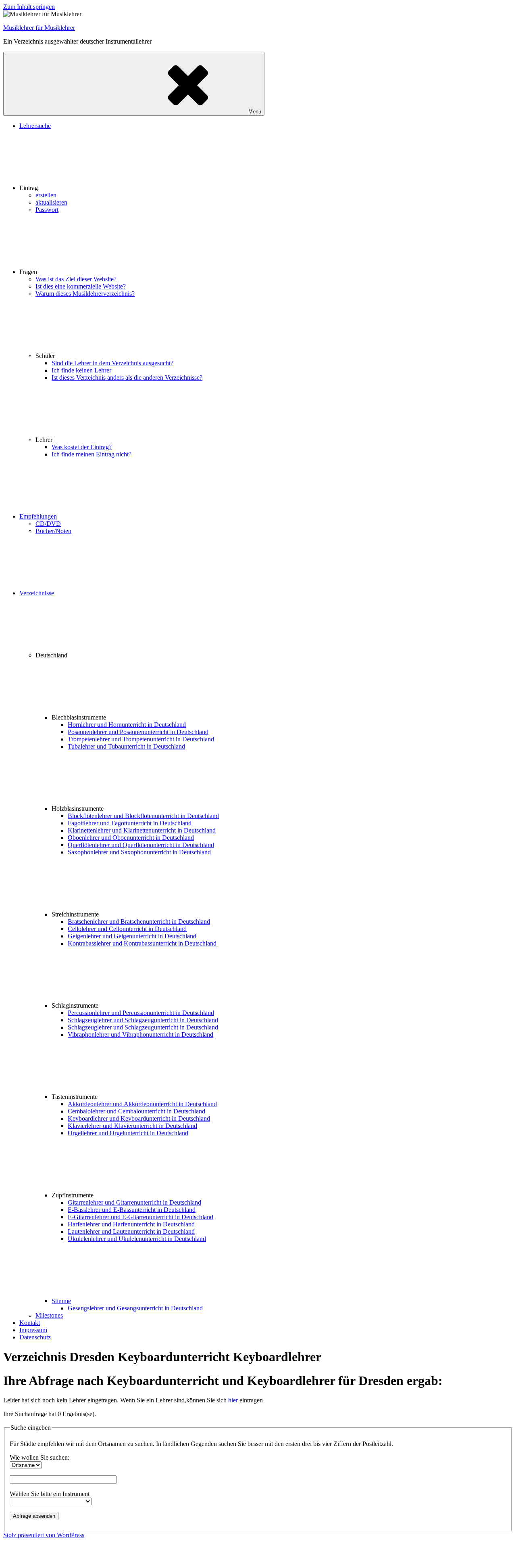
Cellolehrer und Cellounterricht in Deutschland (127, 928)
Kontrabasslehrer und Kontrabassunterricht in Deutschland (142, 943)
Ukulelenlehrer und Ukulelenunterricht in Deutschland (137, 1238)
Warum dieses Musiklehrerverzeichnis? (85, 293)
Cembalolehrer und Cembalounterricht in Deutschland (136, 1111)
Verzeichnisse (36, 593)
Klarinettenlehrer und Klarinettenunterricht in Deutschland (142, 830)
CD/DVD (48, 523)
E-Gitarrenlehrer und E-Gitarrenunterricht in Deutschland (140, 1217)
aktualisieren (51, 202)
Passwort (46, 209)
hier (233, 1400)
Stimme (61, 1300)
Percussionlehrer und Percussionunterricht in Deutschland (141, 1012)
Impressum (33, 1329)
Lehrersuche (35, 125)
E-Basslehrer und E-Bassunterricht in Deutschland (132, 1209)
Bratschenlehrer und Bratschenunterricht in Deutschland (139, 921)
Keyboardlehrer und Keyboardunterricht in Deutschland (139, 1118)
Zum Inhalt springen (29, 6)
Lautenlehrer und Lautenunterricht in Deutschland (131, 1231)
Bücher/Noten (53, 530)
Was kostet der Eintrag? (82, 447)
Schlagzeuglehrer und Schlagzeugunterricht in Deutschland (143, 1020)
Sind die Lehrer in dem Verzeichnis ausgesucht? (112, 363)
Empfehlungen (38, 516)
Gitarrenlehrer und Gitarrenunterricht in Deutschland (134, 1202)
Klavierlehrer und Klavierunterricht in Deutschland (132, 1125)
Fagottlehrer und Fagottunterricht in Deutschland (129, 823)
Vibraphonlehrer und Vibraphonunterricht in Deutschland (140, 1034)
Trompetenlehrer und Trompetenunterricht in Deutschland (141, 739)
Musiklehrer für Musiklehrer (39, 27)
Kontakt (29, 1322)
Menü (254, 112)
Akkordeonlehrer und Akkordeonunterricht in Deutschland (142, 1104)
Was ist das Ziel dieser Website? (76, 279)
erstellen (45, 195)
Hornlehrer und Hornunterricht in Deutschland (127, 724)
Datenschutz (35, 1337)
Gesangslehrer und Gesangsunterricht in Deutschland (135, 1308)
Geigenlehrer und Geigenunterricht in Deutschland (132, 936)
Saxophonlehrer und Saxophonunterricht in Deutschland (139, 852)
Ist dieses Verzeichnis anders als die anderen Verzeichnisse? (127, 377)
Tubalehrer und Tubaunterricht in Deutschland (126, 746)
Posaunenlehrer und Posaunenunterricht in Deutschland (138, 731)
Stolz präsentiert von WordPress (43, 1535)
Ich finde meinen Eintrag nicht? (91, 454)
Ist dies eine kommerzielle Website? (80, 286)
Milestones (49, 1315)
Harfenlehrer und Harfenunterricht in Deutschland (131, 1224)
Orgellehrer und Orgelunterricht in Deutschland (128, 1133)
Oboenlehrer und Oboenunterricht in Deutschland (131, 837)
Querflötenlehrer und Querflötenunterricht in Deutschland (141, 844)
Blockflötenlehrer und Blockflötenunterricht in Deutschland (143, 815)
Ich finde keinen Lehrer (81, 370)
